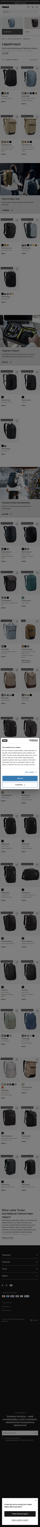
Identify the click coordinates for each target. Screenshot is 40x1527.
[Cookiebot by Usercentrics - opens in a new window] (29, 740)
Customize (19, 785)
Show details (29, 772)
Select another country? (20, 1520)
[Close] (35, 1500)
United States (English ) (20, 1514)
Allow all (20, 778)
